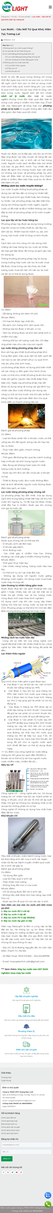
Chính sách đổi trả (8, 1118)
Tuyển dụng (6, 1080)
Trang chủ (5, 17)
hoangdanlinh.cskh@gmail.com (27, 961)
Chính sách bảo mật (9, 1121)
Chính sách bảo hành (9, 1133)
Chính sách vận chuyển (10, 1127)
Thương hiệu (6, 1077)
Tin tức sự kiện (24, 17)
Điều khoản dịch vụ (9, 1124)
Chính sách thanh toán (10, 1130)
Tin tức (14, 17)
